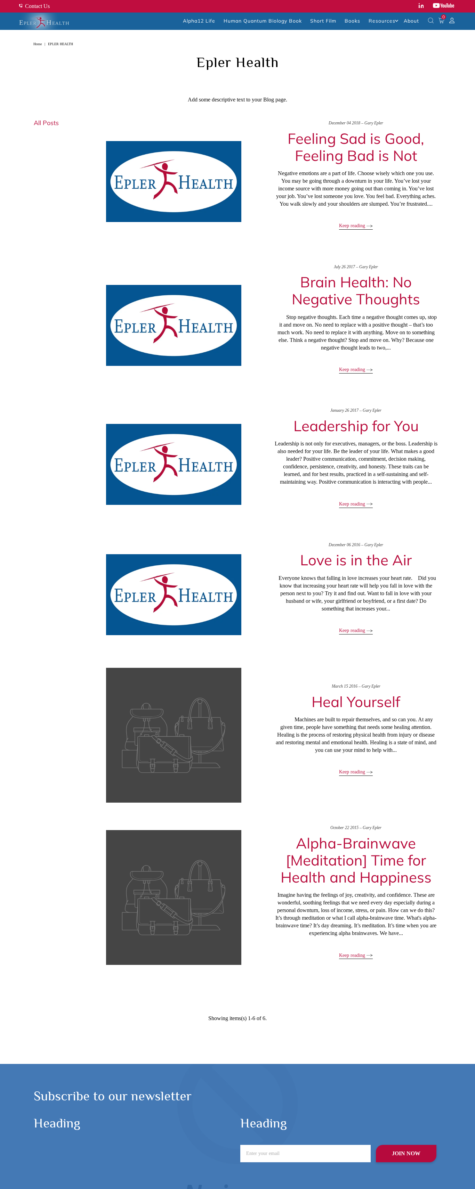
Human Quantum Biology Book (263, 21)
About (411, 21)
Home (37, 44)
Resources (382, 21)
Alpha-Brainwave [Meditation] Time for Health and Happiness (356, 860)
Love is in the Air (356, 560)
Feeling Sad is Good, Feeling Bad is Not (356, 147)
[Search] (431, 21)
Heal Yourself (356, 701)
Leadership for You (356, 426)
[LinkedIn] (421, 6)
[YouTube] (443, 6)
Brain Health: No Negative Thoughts (356, 290)
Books (352, 21)
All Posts (46, 123)
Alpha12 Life (199, 21)
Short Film (323, 21)
